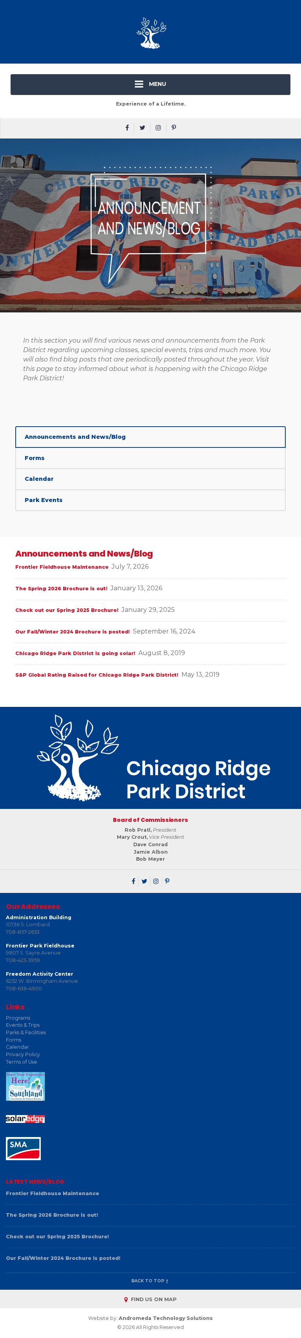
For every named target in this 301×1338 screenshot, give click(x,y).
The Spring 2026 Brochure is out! (61, 588)
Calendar (39, 478)
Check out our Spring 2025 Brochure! (66, 610)
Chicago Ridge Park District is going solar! (75, 653)
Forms (35, 458)
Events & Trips (23, 1025)
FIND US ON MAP (153, 1299)
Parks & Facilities (26, 1032)
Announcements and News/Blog (75, 436)
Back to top (148, 1280)
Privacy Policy (23, 1054)
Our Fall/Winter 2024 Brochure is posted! (72, 632)
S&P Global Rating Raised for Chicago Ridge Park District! (96, 675)
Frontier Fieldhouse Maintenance (62, 567)
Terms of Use (21, 1062)
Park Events (44, 500)
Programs (18, 1018)
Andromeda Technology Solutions (166, 1318)
